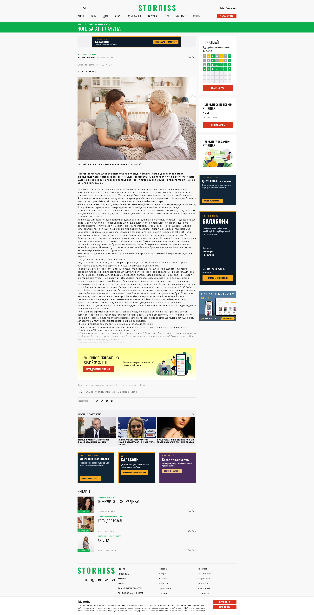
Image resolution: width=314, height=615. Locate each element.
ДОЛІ (105, 16)
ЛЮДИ (93, 16)
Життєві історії (128, 392)
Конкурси (202, 569)
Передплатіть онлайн (98, 369)
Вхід (222, 8)
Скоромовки (204, 578)
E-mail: (206, 113)
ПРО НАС (121, 569)
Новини (162, 593)
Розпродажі (203, 588)
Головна (162, 569)
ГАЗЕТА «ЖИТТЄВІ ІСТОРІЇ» (99, 24)
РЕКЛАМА (122, 578)
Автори (162, 574)
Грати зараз (217, 87)
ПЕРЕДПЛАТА (123, 573)
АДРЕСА (121, 583)
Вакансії (162, 578)
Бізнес (115, 392)
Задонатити (227, 16)
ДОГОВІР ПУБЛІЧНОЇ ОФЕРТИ (130, 588)
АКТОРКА (104, 540)
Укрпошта (202, 583)
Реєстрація (231, 8)
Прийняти (224, 601)
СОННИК (196, 16)
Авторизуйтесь (132, 365)
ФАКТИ (81, 16)
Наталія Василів (86, 57)
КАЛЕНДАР (181, 16)
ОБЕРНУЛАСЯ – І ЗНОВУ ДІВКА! (118, 501)
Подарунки (203, 593)
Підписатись (218, 124)
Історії (81, 24)
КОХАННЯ (89, 392)
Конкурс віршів (205, 574)
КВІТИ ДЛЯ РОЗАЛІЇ (110, 520)
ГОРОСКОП (153, 16)
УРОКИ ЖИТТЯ (103, 392)
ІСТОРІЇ (118, 16)
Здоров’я (163, 583)
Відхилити (224, 607)
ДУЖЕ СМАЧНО (134, 16)
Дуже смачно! (165, 588)
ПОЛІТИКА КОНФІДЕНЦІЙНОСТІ (131, 593)
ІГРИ (167, 16)
